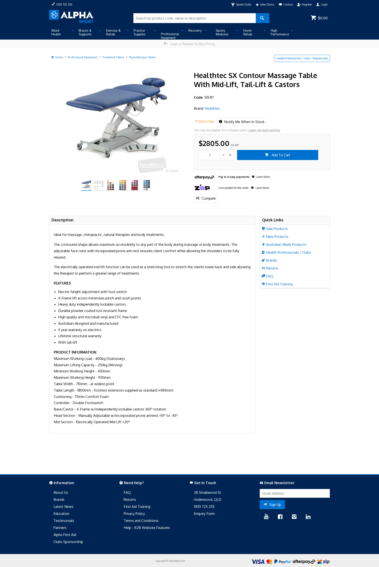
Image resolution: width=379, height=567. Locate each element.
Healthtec (212, 108)
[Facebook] (280, 517)
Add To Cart (280, 155)
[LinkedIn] (308, 517)
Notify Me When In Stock (244, 122)
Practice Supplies (140, 32)
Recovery (195, 30)
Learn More (263, 177)
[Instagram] (294, 517)
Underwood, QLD (207, 499)
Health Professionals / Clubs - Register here (302, 58)
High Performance (280, 32)
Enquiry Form (204, 513)
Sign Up (275, 504)
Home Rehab (247, 32)
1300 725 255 (204, 506)
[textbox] (194, 18)
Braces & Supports (85, 32)
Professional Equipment (170, 36)
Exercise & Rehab (113, 32)
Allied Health (56, 32)
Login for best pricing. (264, 130)
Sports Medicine (222, 32)
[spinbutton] (209, 155)
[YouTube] (266, 517)
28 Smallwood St (207, 492)
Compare (209, 198)
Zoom (174, 171)
